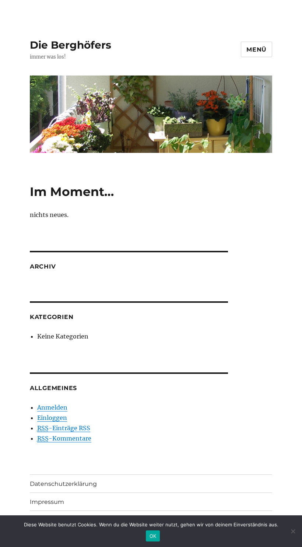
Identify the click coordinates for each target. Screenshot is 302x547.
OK (153, 536)
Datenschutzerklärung (63, 483)
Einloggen (52, 417)
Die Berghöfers (70, 45)
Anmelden (52, 407)
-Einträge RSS (63, 428)
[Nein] (292, 531)
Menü (256, 49)
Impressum (47, 501)
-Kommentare (64, 438)
